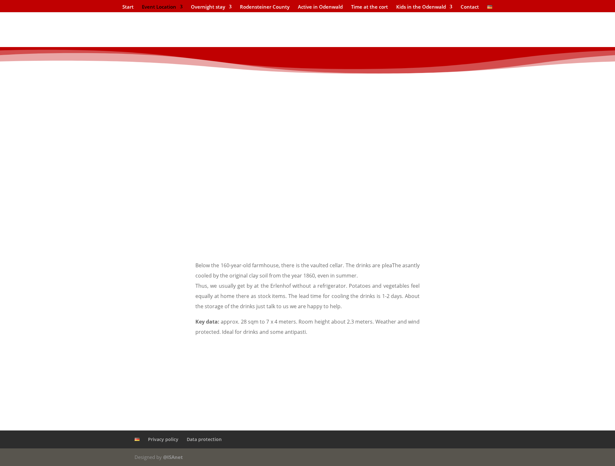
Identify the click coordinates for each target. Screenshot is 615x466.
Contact (470, 7)
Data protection (204, 439)
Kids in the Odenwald (421, 7)
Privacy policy (163, 439)
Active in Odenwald (320, 7)
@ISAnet (173, 457)
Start (128, 7)
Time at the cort (369, 7)
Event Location (159, 7)
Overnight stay (208, 7)
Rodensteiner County (265, 7)
